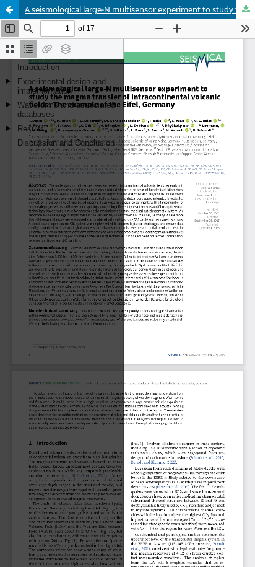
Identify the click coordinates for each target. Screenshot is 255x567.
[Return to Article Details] (9, 9)
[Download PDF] (245, 9)
